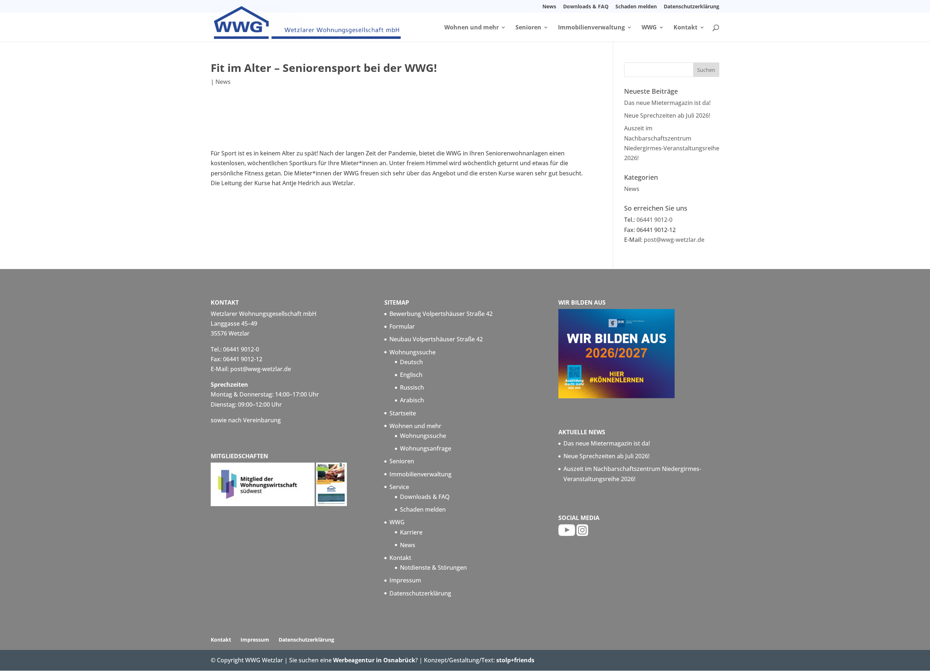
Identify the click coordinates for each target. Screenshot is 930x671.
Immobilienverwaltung (591, 28)
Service (399, 487)
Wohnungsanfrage (425, 448)
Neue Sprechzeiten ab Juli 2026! (667, 115)
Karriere (411, 532)
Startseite (402, 413)
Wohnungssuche (412, 352)
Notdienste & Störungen (433, 568)
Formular (402, 326)
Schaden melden (636, 7)
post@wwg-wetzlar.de (674, 240)
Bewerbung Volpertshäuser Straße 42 (441, 314)
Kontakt (686, 28)
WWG (649, 28)
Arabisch (412, 400)
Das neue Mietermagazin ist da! (667, 103)
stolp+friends (515, 660)
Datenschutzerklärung (691, 7)
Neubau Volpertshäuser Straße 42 (436, 339)
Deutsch (411, 362)
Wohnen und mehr (471, 28)
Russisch (412, 387)
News (549, 7)
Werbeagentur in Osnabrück (374, 660)
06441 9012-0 (654, 220)
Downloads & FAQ (585, 7)
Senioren (528, 28)
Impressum (405, 580)
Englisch (411, 375)
